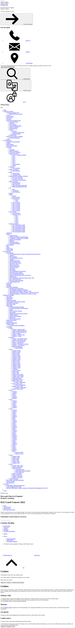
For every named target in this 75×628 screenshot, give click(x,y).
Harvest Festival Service (15, 262)
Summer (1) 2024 (16, 366)
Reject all (3, 582)
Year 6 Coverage (16, 210)
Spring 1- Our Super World (18, 341)
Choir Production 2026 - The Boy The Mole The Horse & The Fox (25, 254)
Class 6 (11, 464)
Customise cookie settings (18, 582)
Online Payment (10, 324)
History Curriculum (13, 169)
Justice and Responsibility (15, 126)
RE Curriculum (12, 124)
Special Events (9, 252)
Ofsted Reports (9, 244)
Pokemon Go (12, 317)
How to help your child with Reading (15, 480)
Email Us (28, 51)
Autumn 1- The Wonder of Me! (19, 338)
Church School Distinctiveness (13, 120)
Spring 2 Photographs (20, 382)
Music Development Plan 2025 (19, 186)
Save (13, 626)
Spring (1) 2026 (16, 354)
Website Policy (9, 540)
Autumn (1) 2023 (16, 367)
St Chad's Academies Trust (12, 112)
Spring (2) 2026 (16, 353)
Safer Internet (12, 312)
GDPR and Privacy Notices (15, 114)
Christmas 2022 (13, 276)
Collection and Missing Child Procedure (18, 237)
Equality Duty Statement (15, 239)
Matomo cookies (8, 607)
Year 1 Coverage (16, 203)
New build (8, 296)
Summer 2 (14, 398)
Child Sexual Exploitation (15, 316)
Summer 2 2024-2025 (17, 477)
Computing (12, 149)
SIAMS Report (12, 135)
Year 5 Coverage (16, 209)
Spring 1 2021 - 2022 (17, 383)
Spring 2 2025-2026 (17, 474)
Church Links (9, 250)
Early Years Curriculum (14, 152)
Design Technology (13, 151)
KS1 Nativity (12, 270)
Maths (10, 172)
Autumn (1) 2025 (16, 357)
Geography (12, 166)
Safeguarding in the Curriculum (16, 307)
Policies (11, 129)
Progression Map (16, 182)
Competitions (15, 190)
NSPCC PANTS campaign (15, 311)
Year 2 (13, 157)
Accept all (9, 582)
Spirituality (11, 123)
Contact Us (6, 484)
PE (10, 188)
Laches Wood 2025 (19, 469)
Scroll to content (4, 3)
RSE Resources (16, 198)
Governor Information (14, 137)
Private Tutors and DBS (14, 318)
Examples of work (16, 214)
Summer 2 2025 (16, 456)
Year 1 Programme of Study (18, 225)
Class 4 (11, 408)
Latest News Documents (12, 287)
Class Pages (9, 326)
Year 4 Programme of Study (18, 229)
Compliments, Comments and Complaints (19, 238)
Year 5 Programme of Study (18, 230)
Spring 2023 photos (16, 378)
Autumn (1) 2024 (16, 365)
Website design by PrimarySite (22, 555)
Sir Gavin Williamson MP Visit (16, 274)
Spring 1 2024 (15, 373)
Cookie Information (11, 538)
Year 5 (13, 161)
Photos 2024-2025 (16, 468)
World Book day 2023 (17, 379)
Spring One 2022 (19, 452)
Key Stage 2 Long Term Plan (19, 180)
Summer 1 (14, 396)
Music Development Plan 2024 (19, 185)
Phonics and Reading (17, 346)
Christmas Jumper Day (14, 266)
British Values (9, 248)
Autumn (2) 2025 (16, 355)
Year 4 (13, 160)
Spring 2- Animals (16, 333)
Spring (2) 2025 (16, 361)
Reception (11, 337)
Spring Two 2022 (19, 453)
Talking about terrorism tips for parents (18, 313)
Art (10, 148)
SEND (8, 247)
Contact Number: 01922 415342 (13, 486)
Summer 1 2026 (16, 457)
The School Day (10, 482)
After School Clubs (10, 304)
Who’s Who (9, 118)
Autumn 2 (14, 392)
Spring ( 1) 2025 (16, 362)
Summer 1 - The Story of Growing (20, 344)
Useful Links (9, 321)
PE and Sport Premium (11, 145)
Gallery (8, 139)
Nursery (11, 328)
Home (5, 110)
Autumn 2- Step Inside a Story (19, 340)
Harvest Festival (13, 256)
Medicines (11, 240)
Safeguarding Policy (14, 242)
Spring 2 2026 (15, 459)
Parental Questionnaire (11, 322)
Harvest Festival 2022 (14, 281)
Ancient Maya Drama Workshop (22, 470)
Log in (5, 490)
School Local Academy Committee (14, 136)
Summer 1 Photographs (20, 387)
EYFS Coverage (16, 202)
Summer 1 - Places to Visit (18, 334)
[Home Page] (4, 5)
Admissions (9, 233)
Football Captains (13, 315)
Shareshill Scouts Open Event (16, 288)
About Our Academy (8, 111)
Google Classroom (13, 478)
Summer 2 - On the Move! (18, 345)
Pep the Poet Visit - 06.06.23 (16, 272)
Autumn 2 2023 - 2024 (17, 374)
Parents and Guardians (9, 295)
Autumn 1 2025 (16, 461)
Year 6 (13, 163)
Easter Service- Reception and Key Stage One (20, 275)
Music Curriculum (13, 181)
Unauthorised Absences (14, 243)
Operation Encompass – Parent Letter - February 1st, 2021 (22, 293)
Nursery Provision (10, 481)
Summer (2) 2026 (16, 350)
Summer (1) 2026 (16, 352)
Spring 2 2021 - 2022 (17, 381)
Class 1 (11, 349)
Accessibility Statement (11, 541)
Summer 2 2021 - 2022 (17, 389)
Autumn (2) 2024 (16, 363)
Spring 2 (14, 395)
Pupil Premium (9, 144)
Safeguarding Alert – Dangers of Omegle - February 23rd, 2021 (24, 292)
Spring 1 (14, 394)
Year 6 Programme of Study (18, 231)
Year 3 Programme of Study (18, 227)
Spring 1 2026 (15, 460)
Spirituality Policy (16, 133)
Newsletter (8, 285)
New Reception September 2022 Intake (18, 289)
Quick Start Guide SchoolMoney (17, 325)
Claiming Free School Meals (13, 141)
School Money (9, 297)
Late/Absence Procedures (12, 303)
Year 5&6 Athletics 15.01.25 (16, 258)
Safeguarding (9, 305)
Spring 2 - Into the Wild (17, 342)
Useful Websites (19, 348)
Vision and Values (13, 122)
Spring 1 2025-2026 (17, 473)
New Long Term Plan (17, 177)
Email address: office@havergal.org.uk (15, 485)
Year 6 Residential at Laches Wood (17, 271)
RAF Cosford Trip (19, 472)
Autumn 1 (14, 391)
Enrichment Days (13, 128)
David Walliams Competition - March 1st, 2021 (20, 291)
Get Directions (29, 63)
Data (7, 246)
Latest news (9, 283)
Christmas (11, 255)
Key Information (7, 140)
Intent (13, 189)
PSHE (10, 194)
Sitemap (5, 533)
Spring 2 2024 (15, 371)
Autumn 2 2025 (16, 463)
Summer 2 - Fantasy (17, 336)
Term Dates (9, 299)
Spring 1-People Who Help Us (19, 332)
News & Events (7, 251)
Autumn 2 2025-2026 (17, 466)
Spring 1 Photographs (20, 385)
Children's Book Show (14, 260)
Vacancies (8, 119)
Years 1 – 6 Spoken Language (19, 155)
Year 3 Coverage (16, 206)
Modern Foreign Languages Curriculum (18, 176)
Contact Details (10, 116)
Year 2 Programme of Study (18, 226)
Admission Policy (13, 235)
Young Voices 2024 (13, 264)
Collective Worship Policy (18, 132)
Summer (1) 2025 (16, 359)
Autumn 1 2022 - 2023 (17, 377)
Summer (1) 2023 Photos (18, 375)
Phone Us (28, 40)
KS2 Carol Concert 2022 (15, 279)
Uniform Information (11, 300)
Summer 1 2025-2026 (17, 476)
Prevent (11, 309)
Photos (13, 418)
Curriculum (9, 147)
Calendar (8, 284)
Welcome (8, 115)
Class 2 (11, 390)
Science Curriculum (14, 223)
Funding (8, 143)
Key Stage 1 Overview (17, 178)
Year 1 (13, 156)
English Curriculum (13, 153)
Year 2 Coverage (16, 205)
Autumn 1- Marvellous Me (18, 329)
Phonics (11, 193)
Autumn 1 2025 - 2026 (17, 465)
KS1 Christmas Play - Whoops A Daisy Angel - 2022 (21, 277)
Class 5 (11, 455)
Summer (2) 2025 (16, 358)
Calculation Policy (16, 174)
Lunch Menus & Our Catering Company (15, 301)
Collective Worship (13, 127)
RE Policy (14, 131)
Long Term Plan (16, 164)
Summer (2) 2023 (16, 370)
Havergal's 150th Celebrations (16, 280)
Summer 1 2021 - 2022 (17, 386)
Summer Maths (15, 173)
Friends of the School (11, 320)
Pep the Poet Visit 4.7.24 (15, 263)
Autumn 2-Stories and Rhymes (19, 330)
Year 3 (13, 159)
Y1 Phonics (15, 369)
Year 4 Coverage (16, 207)
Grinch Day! (12, 268)
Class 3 (11, 399)
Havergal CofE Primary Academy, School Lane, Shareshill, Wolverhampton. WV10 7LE (27, 488)
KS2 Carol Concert (13, 267)
